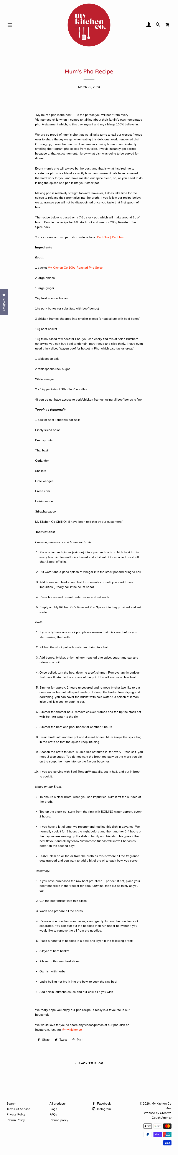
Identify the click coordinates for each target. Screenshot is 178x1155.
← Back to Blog (89, 1063)
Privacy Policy (16, 1114)
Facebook (103, 1103)
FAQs (53, 1114)
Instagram (103, 1109)
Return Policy (16, 1120)
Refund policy (58, 1120)
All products (57, 1103)
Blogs (53, 1109)
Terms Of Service (18, 1109)
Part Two (118, 237)
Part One (103, 237)
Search (11, 1103)
